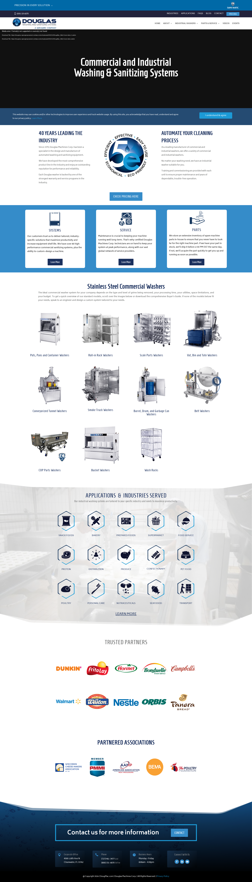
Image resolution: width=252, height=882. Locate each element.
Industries (172, 14)
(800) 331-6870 (108, 863)
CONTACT (179, 832)
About (166, 23)
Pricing (233, 14)
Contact (219, 14)
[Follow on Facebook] (177, 862)
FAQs (200, 14)
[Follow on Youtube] (187, 862)
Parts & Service (209, 23)
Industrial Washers (185, 23)
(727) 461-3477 (108, 859)
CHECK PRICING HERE (126, 196)
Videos (226, 23)
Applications (188, 14)
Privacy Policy (163, 876)
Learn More (37, 118)
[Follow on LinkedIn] (182, 862)
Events (235, 23)
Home (157, 23)
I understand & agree (215, 115)
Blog (208, 14)
